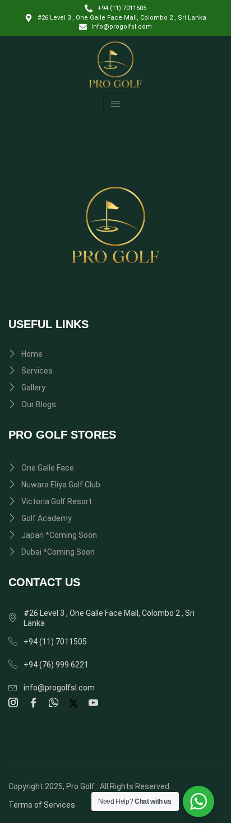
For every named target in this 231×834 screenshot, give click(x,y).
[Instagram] (14, 703)
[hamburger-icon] (115, 105)
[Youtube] (95, 703)
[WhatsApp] (55, 703)
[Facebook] (35, 703)
